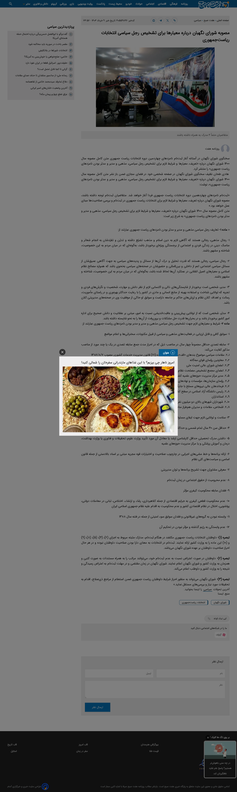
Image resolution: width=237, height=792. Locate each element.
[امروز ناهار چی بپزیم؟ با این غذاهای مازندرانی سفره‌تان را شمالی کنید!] (118, 399)
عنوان (166, 352)
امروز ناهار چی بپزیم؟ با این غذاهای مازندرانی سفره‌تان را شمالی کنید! (127, 362)
